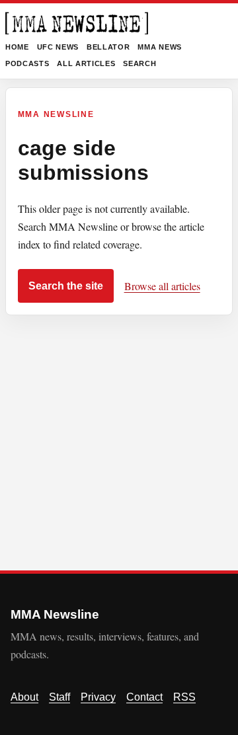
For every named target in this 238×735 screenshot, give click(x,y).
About (24, 697)
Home (17, 47)
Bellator (108, 47)
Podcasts (27, 63)
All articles (86, 63)
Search (139, 63)
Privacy (98, 697)
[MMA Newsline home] (76, 23)
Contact (144, 697)
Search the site (65, 285)
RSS (184, 697)
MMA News (159, 47)
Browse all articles (162, 286)
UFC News (58, 47)
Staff (59, 697)
